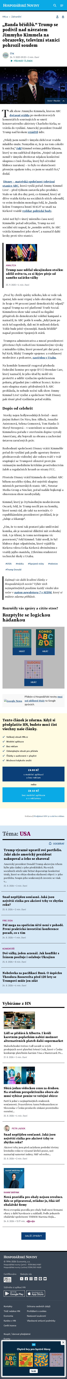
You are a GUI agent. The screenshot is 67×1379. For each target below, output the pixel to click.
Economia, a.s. (23, 1262)
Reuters (57, 101)
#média (20, 563)
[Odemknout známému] (63, 16)
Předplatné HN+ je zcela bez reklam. (49, 816)
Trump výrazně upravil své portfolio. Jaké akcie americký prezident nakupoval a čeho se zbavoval (33, 854)
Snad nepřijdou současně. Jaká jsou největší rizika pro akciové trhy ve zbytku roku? (32, 901)
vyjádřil (33, 132)
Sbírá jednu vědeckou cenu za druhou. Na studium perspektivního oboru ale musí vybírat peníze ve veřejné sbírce (31, 1092)
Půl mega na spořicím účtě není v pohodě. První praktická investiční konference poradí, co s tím (32, 929)
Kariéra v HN (10, 1321)
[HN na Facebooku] (26, 1278)
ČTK (12, 53)
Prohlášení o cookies (36, 1311)
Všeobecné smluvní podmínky (41, 1321)
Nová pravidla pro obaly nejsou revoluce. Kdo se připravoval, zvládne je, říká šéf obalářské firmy (33, 1201)
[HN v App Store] (35, 1293)
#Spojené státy (36, 563)
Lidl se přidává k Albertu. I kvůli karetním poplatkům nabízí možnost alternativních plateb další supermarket (33, 1037)
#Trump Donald (13, 569)
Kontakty (8, 1306)
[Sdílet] (57, 16)
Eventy (7, 1339)
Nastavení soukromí (36, 1316)
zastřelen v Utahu (44, 357)
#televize (53, 563)
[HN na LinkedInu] (35, 1278)
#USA (9, 563)
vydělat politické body (36, 211)
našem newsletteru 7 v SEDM (32, 592)
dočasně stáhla (19, 115)
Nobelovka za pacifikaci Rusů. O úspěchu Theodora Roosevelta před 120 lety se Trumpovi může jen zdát (32, 977)
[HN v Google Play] (14, 1293)
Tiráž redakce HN (12, 1311)
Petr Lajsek (18, 1128)
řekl (19, 148)
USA (25, 834)
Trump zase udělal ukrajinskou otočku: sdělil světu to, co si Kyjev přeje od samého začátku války (34, 274)
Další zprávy (33, 1235)
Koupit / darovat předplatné (17, 1334)
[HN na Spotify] (40, 1278)
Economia (8, 1316)
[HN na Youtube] (45, 1278)
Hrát (22, 651)
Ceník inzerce (10, 1326)
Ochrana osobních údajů (38, 1306)
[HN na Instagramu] (31, 1278)
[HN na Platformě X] (21, 1278)
